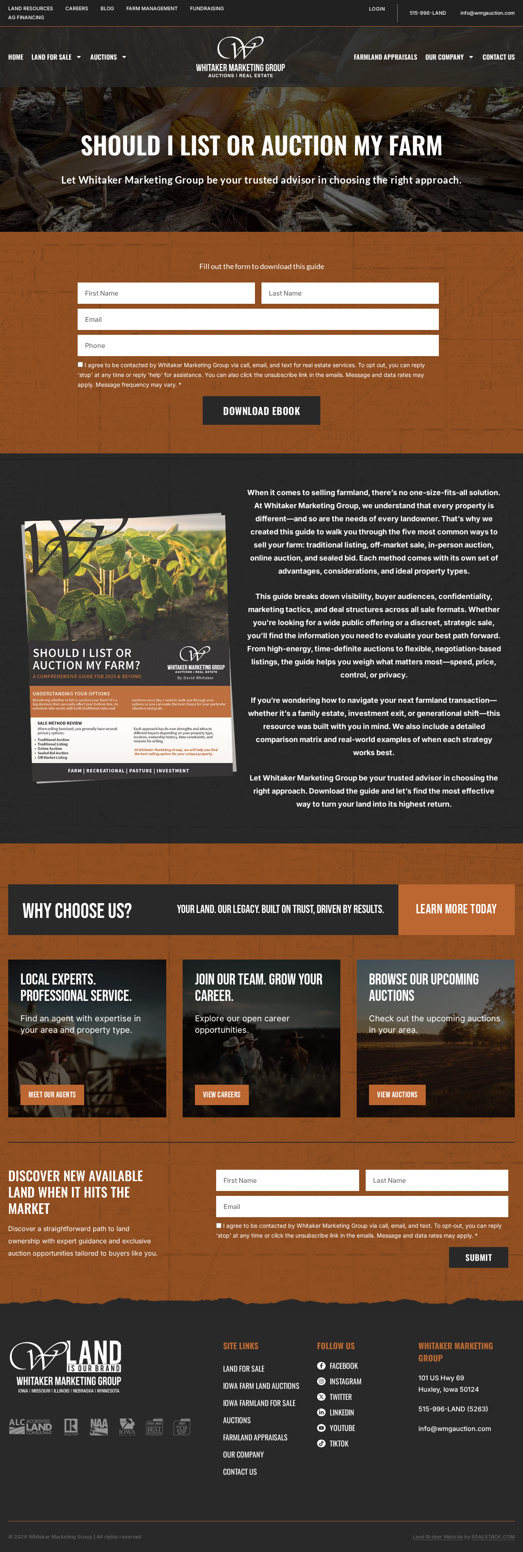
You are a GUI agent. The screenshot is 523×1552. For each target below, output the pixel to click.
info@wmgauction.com (454, 1428)
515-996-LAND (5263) (453, 1409)
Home (15, 57)
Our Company (444, 57)
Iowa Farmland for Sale (259, 1402)
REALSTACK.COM (493, 1537)
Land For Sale (51, 57)
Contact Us (499, 57)
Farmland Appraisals (385, 57)
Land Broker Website (438, 1537)
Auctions (103, 57)
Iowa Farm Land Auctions (261, 1385)
